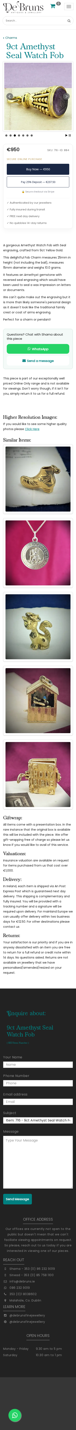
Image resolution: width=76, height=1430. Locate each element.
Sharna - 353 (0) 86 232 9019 (32, 1269)
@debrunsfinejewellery (27, 1315)
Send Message (17, 1199)
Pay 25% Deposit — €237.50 (38, 182)
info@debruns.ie (22, 1281)
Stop (70, 135)
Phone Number (16, 1075)
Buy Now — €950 (38, 169)
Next (66, 96)
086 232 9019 (20, 1288)
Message (11, 1131)
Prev (9, 96)
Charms (11, 38)
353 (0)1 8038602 (23, 1294)
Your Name (12, 1057)
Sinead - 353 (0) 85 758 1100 (32, 1275)
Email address (15, 1094)
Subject (9, 1112)
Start (66, 135)
